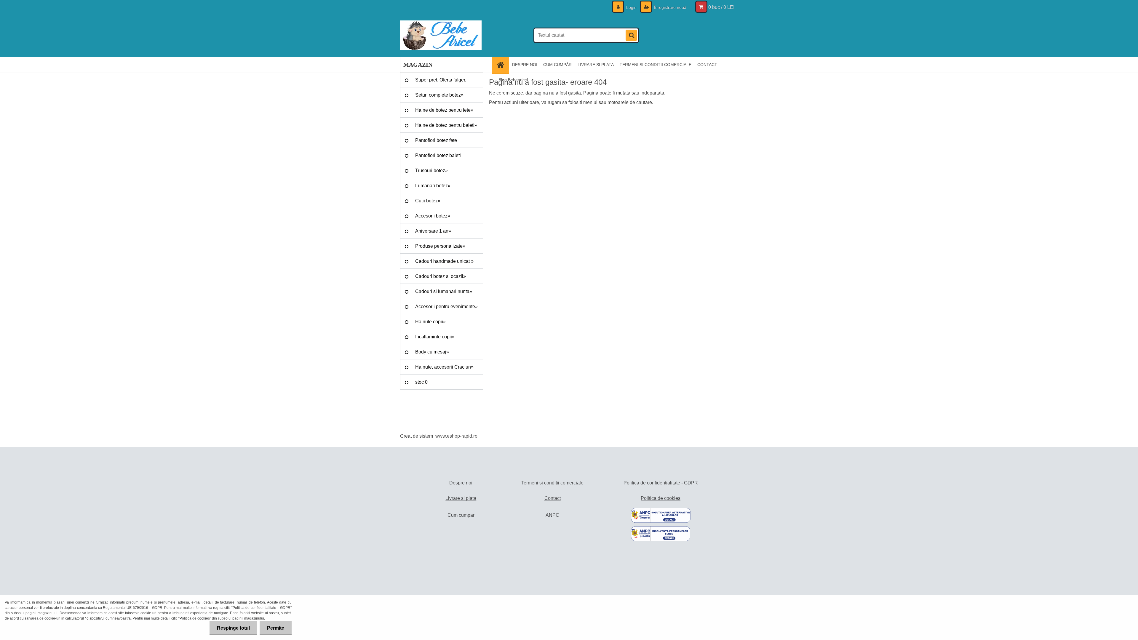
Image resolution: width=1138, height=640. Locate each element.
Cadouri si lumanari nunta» (443, 291)
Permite (275, 628)
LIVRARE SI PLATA (596, 64)
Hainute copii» (430, 321)
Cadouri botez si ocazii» (440, 276)
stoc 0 (421, 382)
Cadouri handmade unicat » (444, 261)
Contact (552, 498)
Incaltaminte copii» (435, 336)
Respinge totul (233, 628)
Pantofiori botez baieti (438, 155)
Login (631, 7)
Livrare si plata (460, 498)
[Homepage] (502, 64)
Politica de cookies (660, 498)
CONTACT (707, 64)
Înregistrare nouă (669, 7)
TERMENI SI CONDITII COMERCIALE (655, 64)
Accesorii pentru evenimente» (446, 306)
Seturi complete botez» (439, 94)
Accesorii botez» (432, 215)
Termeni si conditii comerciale (552, 482)
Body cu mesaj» (432, 351)
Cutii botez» (427, 200)
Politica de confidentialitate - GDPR (661, 482)
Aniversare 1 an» (433, 230)
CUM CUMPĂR (557, 64)
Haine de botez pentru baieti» (446, 125)
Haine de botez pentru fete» (444, 110)
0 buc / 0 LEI (721, 7)
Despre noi (460, 482)
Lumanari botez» (432, 185)
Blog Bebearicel (513, 79)
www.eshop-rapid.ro (456, 436)
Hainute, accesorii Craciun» (444, 366)
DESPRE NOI (524, 64)
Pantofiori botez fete (436, 140)
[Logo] (441, 35)
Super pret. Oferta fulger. (440, 79)
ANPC (552, 515)
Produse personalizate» (440, 246)
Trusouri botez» (431, 170)
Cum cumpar (460, 515)
